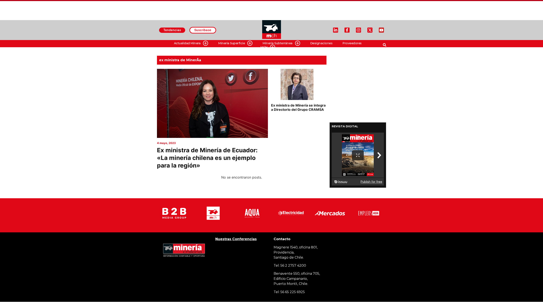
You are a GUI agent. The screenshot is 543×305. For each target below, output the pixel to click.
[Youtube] (381, 30)
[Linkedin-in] (335, 30)
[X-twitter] (369, 30)
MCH (263, 47)
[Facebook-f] (347, 30)
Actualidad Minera (187, 43)
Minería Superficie (231, 43)
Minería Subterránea (277, 43)
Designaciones (321, 43)
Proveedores (352, 43)
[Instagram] (358, 30)
